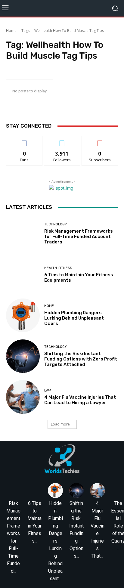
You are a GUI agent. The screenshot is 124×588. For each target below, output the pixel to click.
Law (47, 390)
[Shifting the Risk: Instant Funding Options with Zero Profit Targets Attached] (23, 356)
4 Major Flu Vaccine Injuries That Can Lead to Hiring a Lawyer (80, 400)
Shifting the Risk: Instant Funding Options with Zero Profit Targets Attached (80, 359)
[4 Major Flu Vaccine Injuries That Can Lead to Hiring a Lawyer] (23, 397)
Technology (55, 224)
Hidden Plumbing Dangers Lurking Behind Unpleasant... (55, 540)
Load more (60, 424)
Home (11, 30)
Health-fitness (58, 268)
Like (24, 140)
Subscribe (100, 140)
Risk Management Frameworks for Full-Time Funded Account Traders (78, 236)
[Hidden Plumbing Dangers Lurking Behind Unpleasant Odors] (23, 315)
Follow (62, 140)
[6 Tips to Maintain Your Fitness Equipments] (23, 275)
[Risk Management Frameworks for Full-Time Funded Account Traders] (23, 234)
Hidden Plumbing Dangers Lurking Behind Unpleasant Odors (74, 318)
